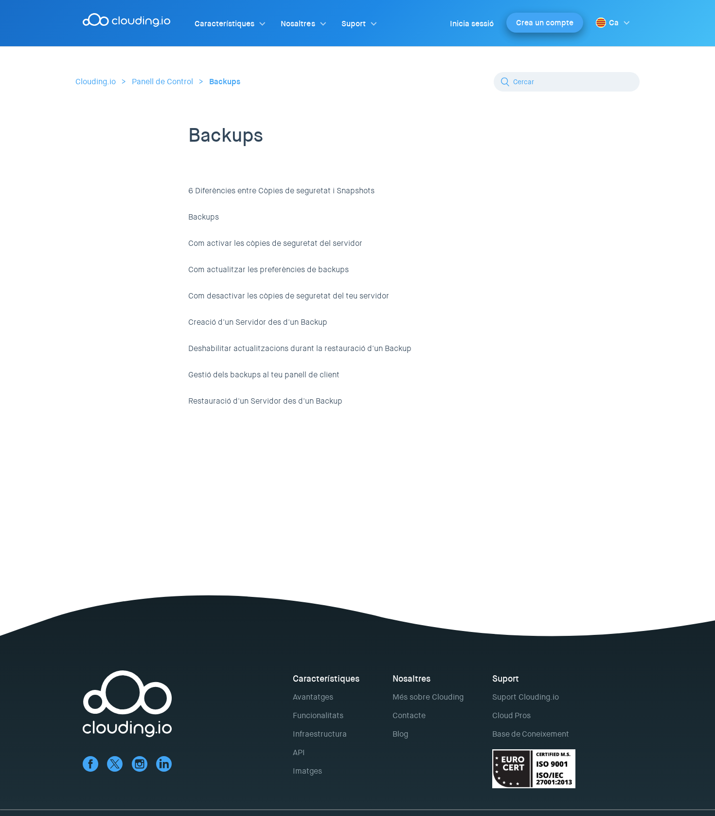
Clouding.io (95, 81)
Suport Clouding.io (525, 697)
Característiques (224, 24)
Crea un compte (544, 23)
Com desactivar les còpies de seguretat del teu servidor (288, 296)
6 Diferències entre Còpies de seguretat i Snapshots (281, 190)
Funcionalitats (318, 715)
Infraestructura (320, 734)
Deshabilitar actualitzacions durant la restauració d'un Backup (299, 348)
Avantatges (313, 697)
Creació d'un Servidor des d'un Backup (257, 322)
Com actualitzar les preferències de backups (268, 269)
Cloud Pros (511, 715)
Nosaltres (298, 24)
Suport (353, 24)
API (299, 752)
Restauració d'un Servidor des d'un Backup (265, 401)
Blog (400, 734)
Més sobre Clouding (428, 697)
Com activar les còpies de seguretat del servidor (275, 243)
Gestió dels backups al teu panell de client (264, 375)
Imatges (307, 771)
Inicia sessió (472, 24)
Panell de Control (162, 81)
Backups (224, 81)
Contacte (409, 715)
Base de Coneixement (530, 734)
